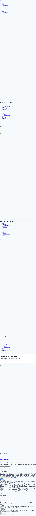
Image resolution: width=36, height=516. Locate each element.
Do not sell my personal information (5, 466)
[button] (18, 7)
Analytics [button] (1, 504)
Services (3, 4)
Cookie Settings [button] (2, 467)
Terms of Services (5, 109)
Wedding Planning (5, 5)
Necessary (2, 479)
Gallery (3, 110)
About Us (3, 3)
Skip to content (2, 0)
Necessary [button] (1, 478)
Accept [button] (6, 467)
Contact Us (3, 107)
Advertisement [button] (2, 508)
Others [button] (1, 512)
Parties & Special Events (6, 106)
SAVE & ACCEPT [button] (2, 515)
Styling (3, 104)
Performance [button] (2, 500)
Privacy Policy (5, 108)
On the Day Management (6, 6)
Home (2, 2)
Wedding (4, 105)
